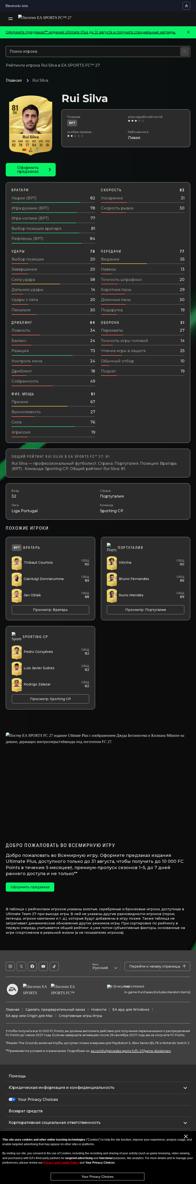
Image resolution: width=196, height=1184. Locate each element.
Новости (98, 1009)
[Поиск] (184, 51)
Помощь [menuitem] (17, 1076)
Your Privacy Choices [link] (38, 1100)
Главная (14, 80)
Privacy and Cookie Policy (61, 1162)
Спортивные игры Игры (80, 1016)
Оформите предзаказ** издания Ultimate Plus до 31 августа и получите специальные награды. (91, 32)
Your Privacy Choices (98, 1176)
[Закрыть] (188, 32)
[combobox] (105, 966)
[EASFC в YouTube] (43, 966)
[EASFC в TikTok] (54, 966)
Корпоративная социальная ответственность (55, 1122)
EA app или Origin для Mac (29, 1016)
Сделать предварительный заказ (55, 1009)
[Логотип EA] (12, 989)
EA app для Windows (130, 1009)
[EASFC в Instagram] (10, 966)
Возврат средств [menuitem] (26, 1111)
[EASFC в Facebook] (32, 966)
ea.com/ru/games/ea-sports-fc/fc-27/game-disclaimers (131, 1051)
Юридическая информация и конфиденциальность (61, 1087)
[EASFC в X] (21, 966)
